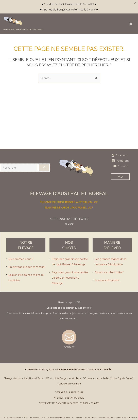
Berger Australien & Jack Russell (23, 29)
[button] (120, 176)
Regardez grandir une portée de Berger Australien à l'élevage (70, 278)
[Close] (135, 2)
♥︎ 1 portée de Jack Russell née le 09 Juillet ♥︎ (69, 4)
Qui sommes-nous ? (20, 259)
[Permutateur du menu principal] (131, 23)
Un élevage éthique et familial (26, 266)
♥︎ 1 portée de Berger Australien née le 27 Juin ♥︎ (69, 9)
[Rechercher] (44, 167)
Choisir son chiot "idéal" (109, 272)
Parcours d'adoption (107, 280)
